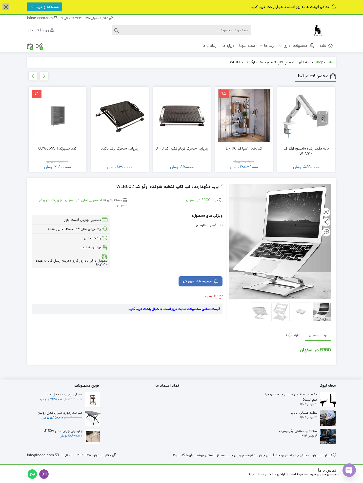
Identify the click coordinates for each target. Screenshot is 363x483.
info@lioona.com (40, 18)
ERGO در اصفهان (198, 200)
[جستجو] (116, 30)
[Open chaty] (349, 470)
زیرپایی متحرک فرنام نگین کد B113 (182, 148)
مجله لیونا (247, 45)
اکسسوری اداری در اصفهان (83, 200)
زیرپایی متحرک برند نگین (119, 148)
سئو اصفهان (199, 474)
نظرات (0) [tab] (293, 336)
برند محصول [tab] (318, 336)
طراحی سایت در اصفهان (230, 474)
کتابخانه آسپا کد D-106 (244, 148)
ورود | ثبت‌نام (39, 30)
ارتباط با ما (210, 45)
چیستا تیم (258, 474)
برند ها (269, 45)
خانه (323, 45)
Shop (319, 62)
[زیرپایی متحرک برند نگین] (119, 115)
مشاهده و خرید (47, 6)
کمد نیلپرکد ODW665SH (57, 148)
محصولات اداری (295, 45)
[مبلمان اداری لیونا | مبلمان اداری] (316, 30)
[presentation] (44, 76)
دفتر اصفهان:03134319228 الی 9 (85, 18)
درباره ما (228, 45)
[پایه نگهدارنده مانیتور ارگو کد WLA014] (306, 115)
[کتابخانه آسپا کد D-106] (244, 115)
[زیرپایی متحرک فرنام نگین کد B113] (182, 115)
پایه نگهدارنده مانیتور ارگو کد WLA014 (306, 151)
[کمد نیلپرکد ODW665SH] (57, 115)
